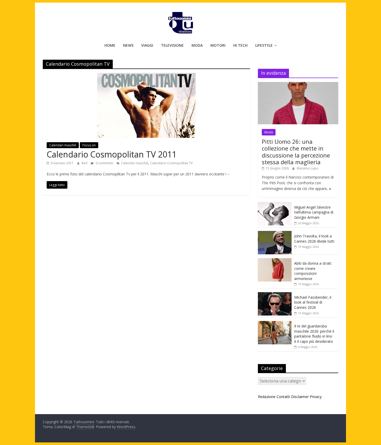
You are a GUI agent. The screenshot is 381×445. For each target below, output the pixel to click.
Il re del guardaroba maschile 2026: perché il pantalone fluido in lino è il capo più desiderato (314, 334)
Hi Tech (240, 45)
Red (85, 163)
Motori (217, 45)
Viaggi (147, 45)
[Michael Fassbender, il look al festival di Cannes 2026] (275, 294)
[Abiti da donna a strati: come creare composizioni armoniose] (275, 260)
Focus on (89, 145)
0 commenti (104, 163)
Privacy (316, 396)
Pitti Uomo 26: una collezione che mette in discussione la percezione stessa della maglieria (296, 152)
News (128, 45)
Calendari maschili (62, 145)
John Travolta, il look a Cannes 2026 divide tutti (314, 239)
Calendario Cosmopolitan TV (171, 163)
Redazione (267, 396)
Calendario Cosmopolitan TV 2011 (112, 154)
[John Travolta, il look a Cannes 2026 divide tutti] (275, 233)
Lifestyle (264, 45)
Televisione (172, 45)
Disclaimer (300, 396)
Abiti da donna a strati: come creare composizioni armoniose (313, 271)
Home (109, 45)
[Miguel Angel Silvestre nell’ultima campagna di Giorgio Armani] (275, 204)
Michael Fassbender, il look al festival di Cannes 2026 (312, 302)
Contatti (283, 396)
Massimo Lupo (307, 168)
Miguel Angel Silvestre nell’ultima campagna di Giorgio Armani (313, 212)
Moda (197, 45)
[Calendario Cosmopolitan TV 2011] (146, 76)
